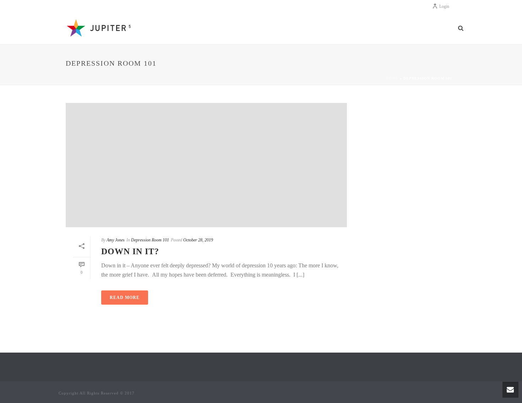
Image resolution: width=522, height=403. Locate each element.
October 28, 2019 (198, 240)
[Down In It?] (206, 165)
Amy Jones (116, 240)
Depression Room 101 (150, 240)
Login (444, 6)
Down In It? (130, 251)
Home (392, 78)
